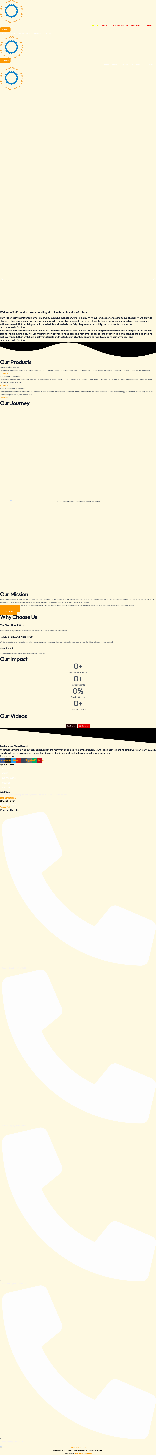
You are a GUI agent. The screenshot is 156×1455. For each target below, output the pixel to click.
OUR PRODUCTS (120, 25)
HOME (95, 25)
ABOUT (105, 25)
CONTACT (149, 25)
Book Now (4, 373)
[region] (78, 278)
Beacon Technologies (83, 1453)
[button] (2, 278)
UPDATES (136, 25)
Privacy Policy (5, 807)
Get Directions (8, 798)
